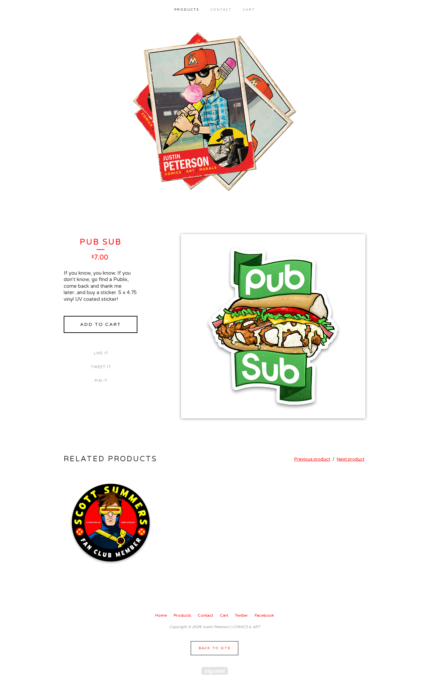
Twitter (241, 615)
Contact (221, 10)
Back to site (215, 648)
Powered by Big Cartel (214, 671)
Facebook (264, 615)
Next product (350, 459)
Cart (249, 10)
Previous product (312, 459)
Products (186, 10)
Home (161, 615)
